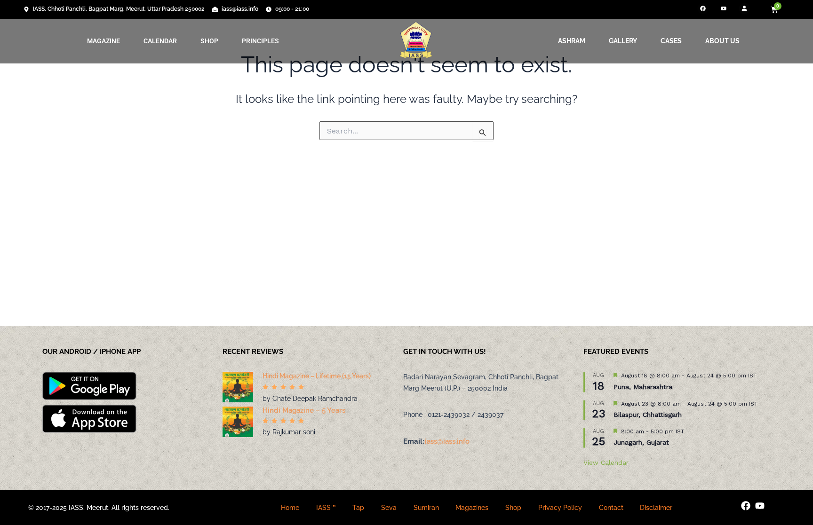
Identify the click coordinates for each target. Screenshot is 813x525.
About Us (722, 41)
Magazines (471, 507)
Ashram (571, 41)
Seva (389, 507)
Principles (260, 41)
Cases (671, 41)
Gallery (623, 41)
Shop (513, 507)
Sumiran (426, 507)
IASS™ (326, 507)
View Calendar (606, 462)
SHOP (209, 41)
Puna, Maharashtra (643, 387)
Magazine (103, 41)
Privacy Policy (560, 507)
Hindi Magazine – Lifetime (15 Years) (317, 376)
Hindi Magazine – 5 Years (304, 410)
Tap (358, 507)
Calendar (160, 41)
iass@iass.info (447, 441)
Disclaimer (656, 507)
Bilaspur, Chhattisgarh (648, 414)
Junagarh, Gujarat (641, 442)
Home (290, 507)
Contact (611, 507)
